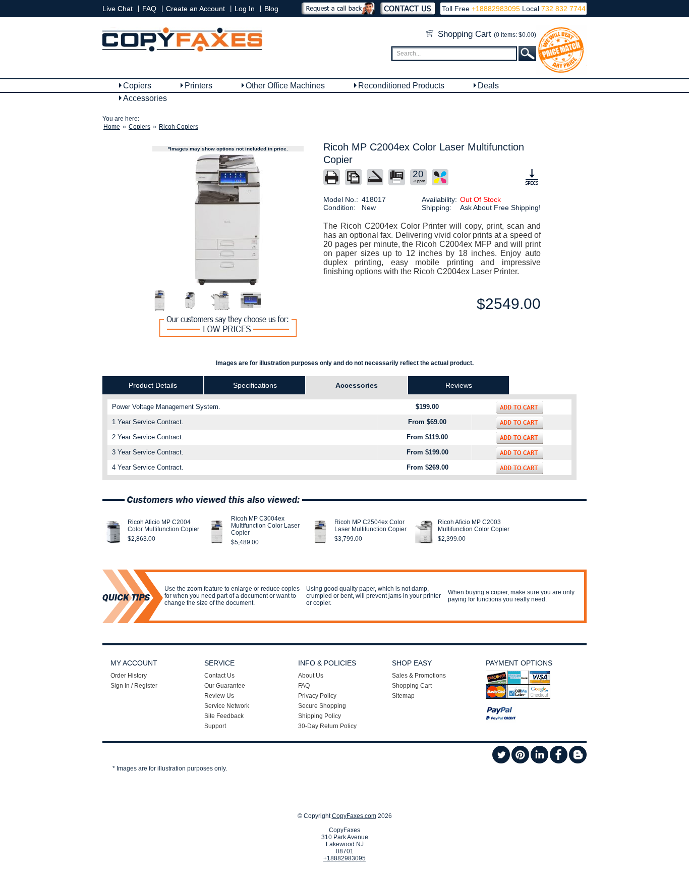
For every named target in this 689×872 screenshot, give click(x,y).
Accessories (145, 98)
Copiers (137, 85)
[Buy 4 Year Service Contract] (520, 468)
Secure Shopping (322, 705)
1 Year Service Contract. (148, 422)
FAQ (149, 9)
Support (215, 726)
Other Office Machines (285, 85)
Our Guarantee (224, 685)
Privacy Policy (317, 695)
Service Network (226, 705)
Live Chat (117, 9)
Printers (198, 85)
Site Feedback (224, 716)
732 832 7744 (562, 9)
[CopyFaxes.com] (182, 49)
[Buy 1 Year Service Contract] (520, 423)
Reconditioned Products (401, 85)
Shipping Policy (319, 716)
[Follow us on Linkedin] (539, 761)
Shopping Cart (485, 34)
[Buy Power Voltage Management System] (520, 407)
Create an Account (195, 9)
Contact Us (219, 675)
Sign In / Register (133, 685)
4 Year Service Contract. (148, 467)
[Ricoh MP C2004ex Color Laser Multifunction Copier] (228, 219)
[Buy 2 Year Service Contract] (520, 438)
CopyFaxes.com (354, 815)
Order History (128, 675)
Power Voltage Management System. (166, 407)
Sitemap (403, 695)
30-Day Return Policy (327, 726)
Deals (488, 85)
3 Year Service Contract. (148, 452)
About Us (310, 675)
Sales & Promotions (419, 675)
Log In (245, 9)
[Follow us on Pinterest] (520, 761)
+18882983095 (496, 9)
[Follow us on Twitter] (501, 761)
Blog (271, 9)
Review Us (219, 695)
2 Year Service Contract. (148, 437)
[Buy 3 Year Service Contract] (520, 453)
